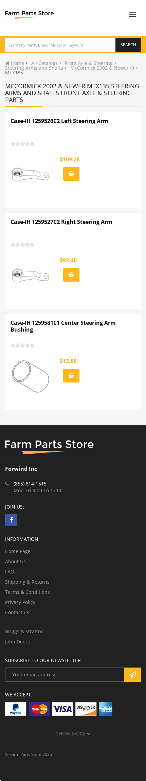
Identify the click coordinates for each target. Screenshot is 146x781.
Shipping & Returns (27, 582)
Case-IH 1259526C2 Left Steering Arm (59, 121)
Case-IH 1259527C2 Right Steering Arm (61, 222)
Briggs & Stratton (24, 631)
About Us (15, 561)
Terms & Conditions (27, 592)
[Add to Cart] (71, 174)
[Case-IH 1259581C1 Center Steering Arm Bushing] (30, 376)
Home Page (18, 551)
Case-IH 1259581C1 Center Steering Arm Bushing (63, 326)
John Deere (17, 641)
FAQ (9, 571)
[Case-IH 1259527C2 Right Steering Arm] (30, 275)
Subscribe (132, 675)
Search (128, 45)
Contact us (17, 612)
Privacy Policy (20, 602)
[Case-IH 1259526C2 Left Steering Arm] (30, 174)
